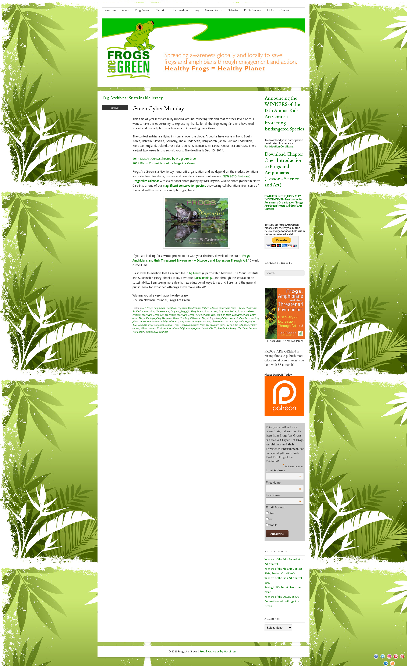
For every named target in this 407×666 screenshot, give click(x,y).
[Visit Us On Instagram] (389, 658)
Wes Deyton (138, 331)
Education (161, 10)
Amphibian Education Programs (170, 307)
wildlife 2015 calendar (157, 331)
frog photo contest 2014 (219, 321)
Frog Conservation (159, 311)
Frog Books (142, 10)
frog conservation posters (193, 321)
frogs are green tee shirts (212, 324)
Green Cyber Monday (158, 108)
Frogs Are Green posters (186, 324)
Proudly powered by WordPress (218, 651)
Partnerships (180, 10)
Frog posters (210, 311)
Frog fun (175, 311)
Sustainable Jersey (226, 328)
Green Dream (213, 10)
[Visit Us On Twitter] (382, 658)
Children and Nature (198, 307)
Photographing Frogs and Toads (162, 318)
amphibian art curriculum (230, 318)
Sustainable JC (203, 278)
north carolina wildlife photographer (181, 328)
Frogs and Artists (227, 311)
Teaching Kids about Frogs (194, 318)
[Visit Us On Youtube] (402, 658)
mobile (273, 525)
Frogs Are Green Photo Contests (193, 314)
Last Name (283, 495)
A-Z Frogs (147, 307)
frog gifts (185, 311)
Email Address (283, 470)
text (271, 519)
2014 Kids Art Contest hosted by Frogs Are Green (164, 158)
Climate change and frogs (223, 307)
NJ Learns (195, 273)
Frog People (197, 311)
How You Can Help (221, 314)
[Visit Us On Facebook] (376, 658)
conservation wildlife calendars (162, 321)
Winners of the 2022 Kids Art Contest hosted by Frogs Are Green (282, 601)
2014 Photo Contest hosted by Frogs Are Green (163, 163)
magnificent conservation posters (184, 185)
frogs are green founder (160, 324)
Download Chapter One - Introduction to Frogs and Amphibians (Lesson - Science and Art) (284, 169)
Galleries (233, 10)
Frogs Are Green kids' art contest (159, 314)
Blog (196, 10)
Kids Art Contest (240, 314)
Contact (284, 10)
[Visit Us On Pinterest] (395, 658)
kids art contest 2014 (151, 328)
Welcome (110, 10)
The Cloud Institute (247, 328)
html (271, 513)
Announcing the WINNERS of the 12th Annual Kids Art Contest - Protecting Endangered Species (284, 113)
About (125, 10)
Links (270, 10)
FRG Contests (253, 10)
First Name (283, 482)
